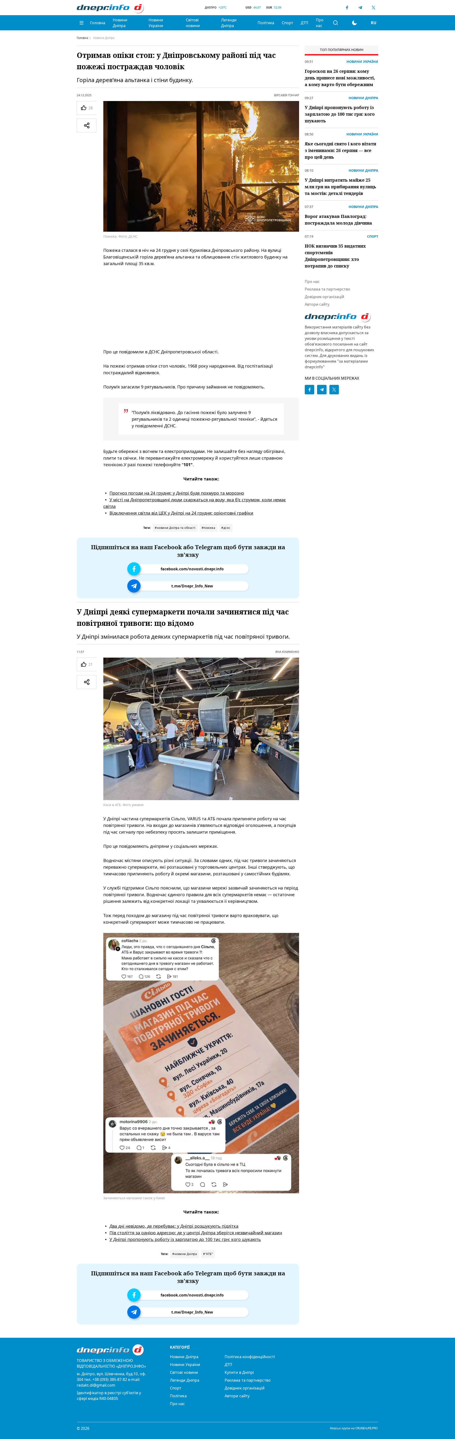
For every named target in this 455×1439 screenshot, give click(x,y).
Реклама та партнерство (327, 289)
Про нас (319, 22)
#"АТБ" (208, 1254)
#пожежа (208, 528)
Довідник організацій (324, 296)
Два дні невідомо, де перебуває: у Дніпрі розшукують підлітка (173, 1226)
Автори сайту (317, 304)
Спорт (287, 22)
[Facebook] (347, 7)
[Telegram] (360, 7)
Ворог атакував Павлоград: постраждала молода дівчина (338, 219)
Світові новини (193, 22)
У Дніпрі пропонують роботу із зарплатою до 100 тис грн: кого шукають (185, 1239)
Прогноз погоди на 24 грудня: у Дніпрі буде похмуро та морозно (176, 493)
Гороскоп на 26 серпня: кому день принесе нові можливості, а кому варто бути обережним (340, 77)
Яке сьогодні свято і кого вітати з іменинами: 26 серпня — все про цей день (340, 150)
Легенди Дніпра (229, 22)
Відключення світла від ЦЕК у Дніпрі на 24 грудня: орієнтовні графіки (181, 513)
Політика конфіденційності (250, 1356)
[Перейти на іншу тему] (354, 23)
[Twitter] (373, 7)
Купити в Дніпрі (239, 1372)
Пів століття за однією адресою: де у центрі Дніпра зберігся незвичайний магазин (195, 1232)
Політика (266, 22)
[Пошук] (335, 23)
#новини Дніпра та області (175, 528)
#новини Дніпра (184, 1254)
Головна (97, 22)
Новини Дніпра (120, 22)
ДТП (304, 22)
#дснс (225, 528)
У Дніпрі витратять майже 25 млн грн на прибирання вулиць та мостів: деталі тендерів (340, 186)
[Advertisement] (201, 307)
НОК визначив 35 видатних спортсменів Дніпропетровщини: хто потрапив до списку (335, 256)
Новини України (156, 22)
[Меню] (81, 23)
